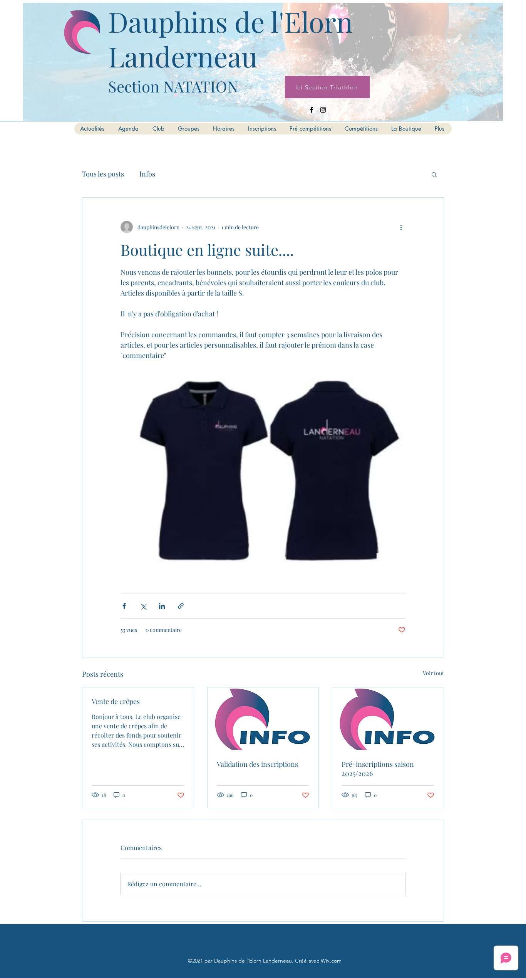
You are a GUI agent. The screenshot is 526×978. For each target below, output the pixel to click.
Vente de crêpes (116, 701)
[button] (434, 174)
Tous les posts (103, 173)
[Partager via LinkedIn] (162, 606)
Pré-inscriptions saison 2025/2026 (378, 769)
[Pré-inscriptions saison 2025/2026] (388, 718)
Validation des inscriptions (257, 764)
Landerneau (183, 55)
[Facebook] (311, 110)
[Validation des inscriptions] (263, 718)
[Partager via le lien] (180, 606)
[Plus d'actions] (400, 227)
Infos (147, 173)
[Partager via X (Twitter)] (143, 606)
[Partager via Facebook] (124, 606)
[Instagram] (323, 110)
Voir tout (433, 673)
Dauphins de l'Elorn (230, 21)
